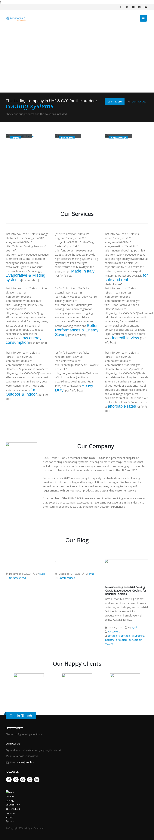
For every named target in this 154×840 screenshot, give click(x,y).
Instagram (29, 779)
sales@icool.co (25, 762)
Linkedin (36, 779)
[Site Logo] (16, 18)
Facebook (9, 779)
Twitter (16, 779)
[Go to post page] (126, 570)
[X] (127, 7)
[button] (143, 18)
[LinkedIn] (145, 7)
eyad (42, 573)
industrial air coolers (116, 639)
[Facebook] (120, 7)
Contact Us (138, 101)
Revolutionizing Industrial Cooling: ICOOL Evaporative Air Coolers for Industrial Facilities (125, 590)
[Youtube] (133, 7)
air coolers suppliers (132, 635)
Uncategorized (17, 578)
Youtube (23, 779)
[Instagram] (139, 7)
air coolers (114, 635)
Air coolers (114, 631)
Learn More (114, 101)
